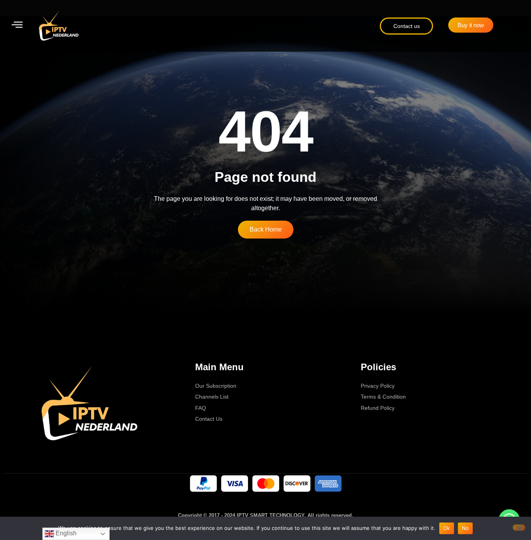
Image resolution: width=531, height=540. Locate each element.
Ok (446, 528)
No (465, 528)
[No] (519, 527)
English (65, 533)
